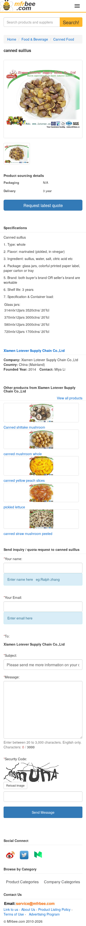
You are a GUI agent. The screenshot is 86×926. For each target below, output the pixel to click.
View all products (69, 398)
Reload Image (15, 785)
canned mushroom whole (23, 453)
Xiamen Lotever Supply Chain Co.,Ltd (34, 350)
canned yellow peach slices (24, 480)
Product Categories (22, 881)
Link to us (11, 909)
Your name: (13, 558)
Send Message (43, 812)
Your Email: (13, 597)
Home (11, 39)
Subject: (10, 655)
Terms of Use (14, 914)
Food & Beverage (35, 39)
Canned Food (63, 39)
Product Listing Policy (54, 909)
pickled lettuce (14, 507)
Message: (12, 677)
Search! (71, 22)
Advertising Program (43, 914)
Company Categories (62, 881)
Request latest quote (43, 205)
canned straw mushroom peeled (28, 533)
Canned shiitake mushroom (24, 427)
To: (7, 636)
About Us (28, 909)
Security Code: (15, 758)
